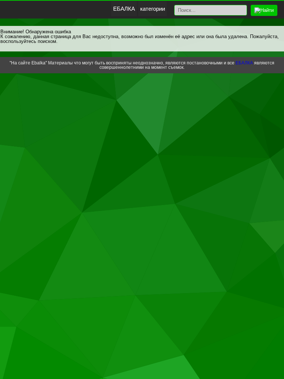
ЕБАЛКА (124, 9)
